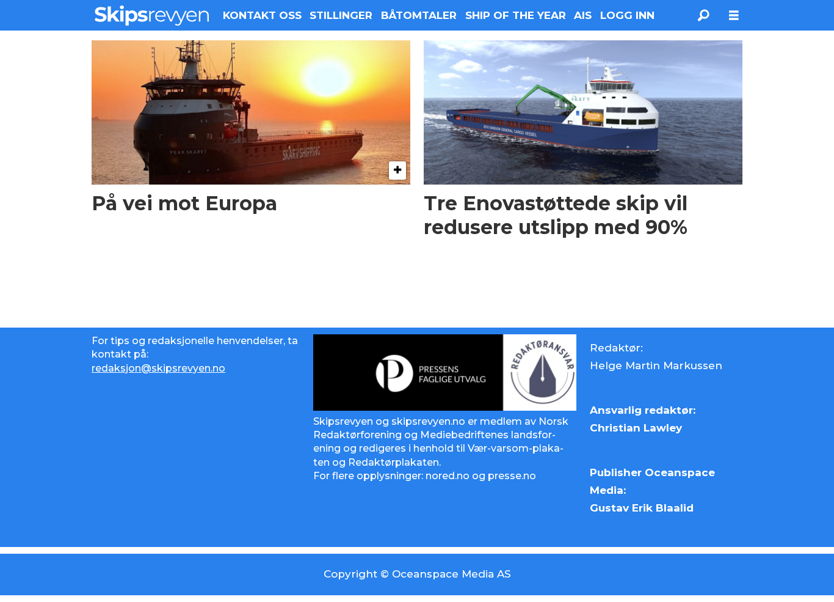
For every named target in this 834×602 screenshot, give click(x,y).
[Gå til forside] (152, 15)
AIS (583, 15)
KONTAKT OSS (262, 15)
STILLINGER (341, 15)
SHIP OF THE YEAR (515, 15)
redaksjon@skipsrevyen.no (158, 368)
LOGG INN (627, 15)
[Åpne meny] (733, 15)
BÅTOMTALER (419, 15)
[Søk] (703, 15)
